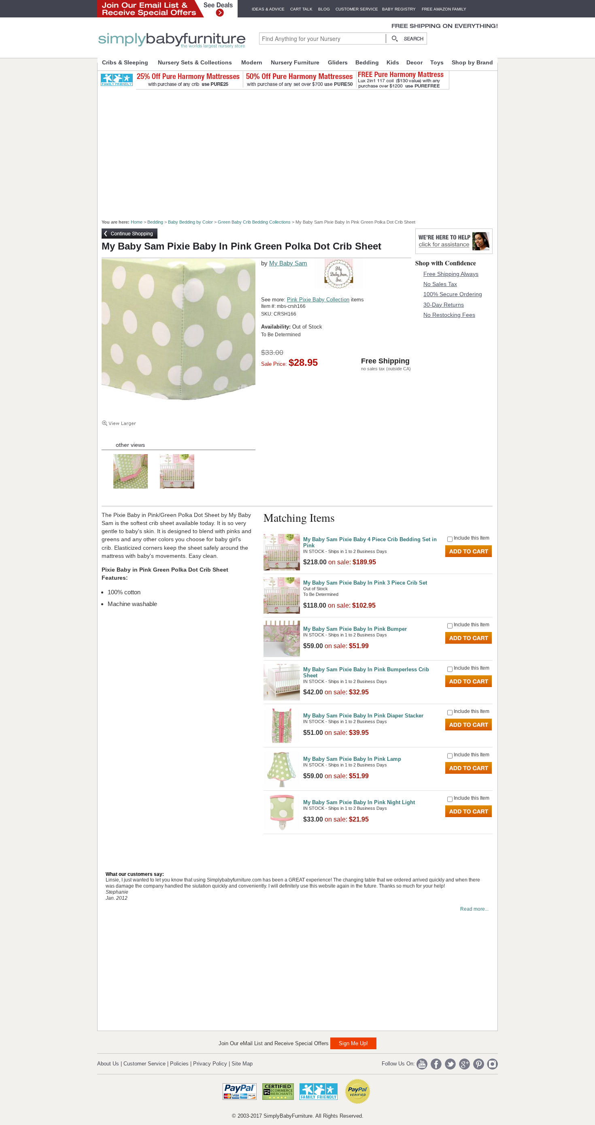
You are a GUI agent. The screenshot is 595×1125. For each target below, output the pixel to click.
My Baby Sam (288, 263)
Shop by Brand (472, 62)
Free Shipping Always (450, 274)
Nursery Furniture (295, 62)
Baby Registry (399, 9)
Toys (437, 62)
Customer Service (357, 9)
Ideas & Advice (268, 9)
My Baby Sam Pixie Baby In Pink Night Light (359, 802)
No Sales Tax (440, 284)
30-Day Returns (443, 304)
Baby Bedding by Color (190, 222)
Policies (179, 1064)
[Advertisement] (302, 150)
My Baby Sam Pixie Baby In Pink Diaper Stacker (363, 716)
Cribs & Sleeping (125, 62)
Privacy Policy (210, 1064)
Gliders (338, 62)
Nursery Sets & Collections (195, 62)
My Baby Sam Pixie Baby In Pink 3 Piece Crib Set (365, 583)
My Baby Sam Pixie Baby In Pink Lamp (352, 759)
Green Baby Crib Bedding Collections (254, 222)
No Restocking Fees (449, 315)
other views (130, 445)
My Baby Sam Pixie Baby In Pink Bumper (355, 629)
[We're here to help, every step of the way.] (454, 251)
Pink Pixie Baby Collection (318, 300)
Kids (393, 62)
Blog (324, 9)
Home (136, 222)
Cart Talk (301, 9)
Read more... (474, 909)
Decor (414, 62)
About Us (108, 1064)
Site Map (242, 1064)
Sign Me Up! (353, 1043)
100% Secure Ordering (452, 294)
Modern (251, 62)
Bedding (367, 62)
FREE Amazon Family (444, 9)
